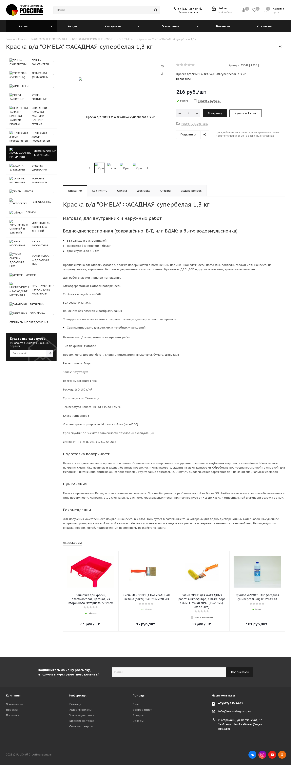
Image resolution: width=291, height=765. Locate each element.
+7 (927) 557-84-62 (190, 8)
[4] (189, 65)
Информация (78, 695)
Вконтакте (252, 755)
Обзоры (138, 721)
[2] (182, 65)
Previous (89, 168)
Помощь (75, 704)
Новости (12, 710)
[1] (178, 65)
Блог (136, 704)
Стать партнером (81, 726)
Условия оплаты (80, 710)
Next (147, 168)
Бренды (138, 715)
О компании (14, 704)
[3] (185, 65)
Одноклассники (282, 755)
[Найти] (155, 10)
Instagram (262, 755)
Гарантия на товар (81, 721)
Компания (13, 695)
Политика (12, 715)
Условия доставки (81, 715)
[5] (193, 65)
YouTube (272, 755)
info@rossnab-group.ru (234, 711)
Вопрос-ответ (142, 710)
